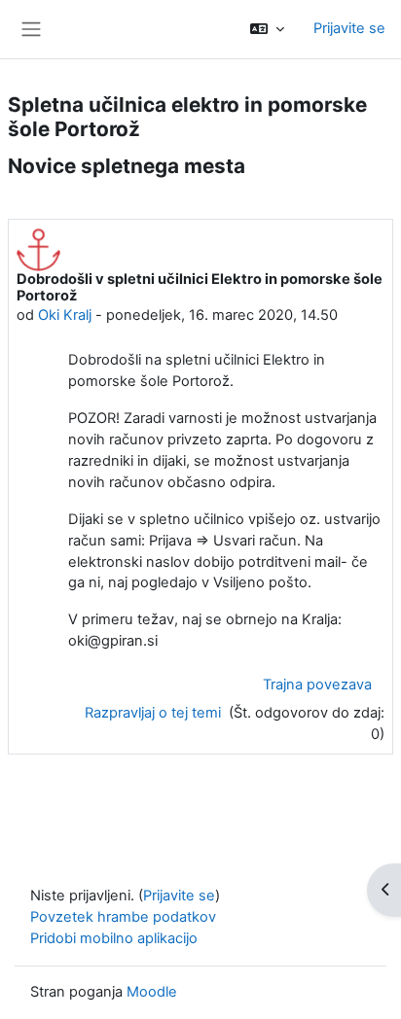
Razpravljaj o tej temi (155, 712)
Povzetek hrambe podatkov (123, 917)
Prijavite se (349, 28)
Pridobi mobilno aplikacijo (114, 938)
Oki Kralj (64, 315)
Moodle (152, 992)
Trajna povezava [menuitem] (317, 684)
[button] (267, 29)
